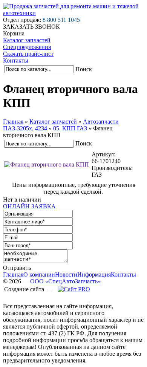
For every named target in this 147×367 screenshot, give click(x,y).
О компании (39, 274)
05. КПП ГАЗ (70, 128)
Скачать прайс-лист (28, 53)
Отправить (17, 268)
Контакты (15, 60)
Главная (13, 121)
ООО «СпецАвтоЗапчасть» (65, 281)
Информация (94, 274)
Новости (66, 274)
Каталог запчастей (27, 40)
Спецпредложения (27, 47)
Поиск (83, 69)
